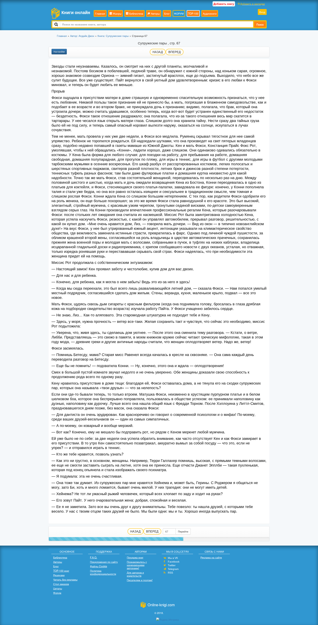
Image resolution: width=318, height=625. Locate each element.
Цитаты (57, 588)
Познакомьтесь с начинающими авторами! (137, 565)
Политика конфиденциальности (103, 572)
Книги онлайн (75, 12)
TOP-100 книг (61, 570)
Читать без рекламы (65, 579)
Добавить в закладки (252, 4)
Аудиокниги (210, 13)
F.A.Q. (93, 557)
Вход (262, 12)
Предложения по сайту (104, 562)
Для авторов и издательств (135, 574)
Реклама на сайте (211, 557)
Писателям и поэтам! (140, 580)
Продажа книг (135, 557)
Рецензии (59, 575)
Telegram (173, 569)
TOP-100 (193, 13)
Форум (57, 593)
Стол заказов (61, 584)
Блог (167, 13)
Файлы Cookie (98, 566)
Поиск (260, 24)
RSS (170, 572)
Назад (158, 52)
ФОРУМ (179, 13)
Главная (100, 13)
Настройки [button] (59, 51)
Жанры (116, 13)
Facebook (173, 561)
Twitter (172, 565)
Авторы (155, 13)
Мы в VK (173, 558)
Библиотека (135, 13)
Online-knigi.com (161, 604)
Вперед (174, 52)
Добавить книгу (223, 4)
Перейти (183, 531)
